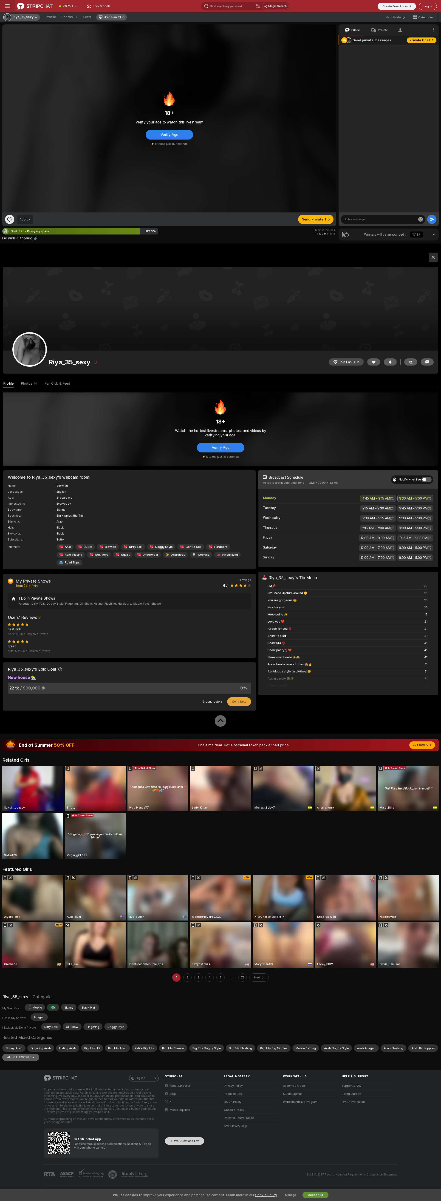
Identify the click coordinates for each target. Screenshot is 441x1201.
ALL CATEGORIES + (20, 1057)
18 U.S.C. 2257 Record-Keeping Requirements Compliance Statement (351, 1174)
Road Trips (72, 562)
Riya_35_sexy (15, 996)
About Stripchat (180, 1085)
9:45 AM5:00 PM (413, 508)
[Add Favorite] (9, 219)
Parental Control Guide (239, 1118)
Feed (87, 17)
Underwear (150, 554)
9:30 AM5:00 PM (413, 498)
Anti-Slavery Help (235, 1126)
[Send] (431, 219)
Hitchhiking (230, 554)
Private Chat (420, 40)
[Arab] (53, 1007)
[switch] (426, 479)
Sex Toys (101, 554)
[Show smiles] (420, 219)
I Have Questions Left (184, 1141)
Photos (69, 17)
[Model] (433, 257)
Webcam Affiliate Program (300, 1102)
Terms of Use (233, 1093)
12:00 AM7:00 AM (376, 548)
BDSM (88, 547)
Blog (173, 1093)
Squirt (125, 554)
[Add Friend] (410, 362)
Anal (68, 547)
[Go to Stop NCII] (135, 1174)
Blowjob (110, 547)
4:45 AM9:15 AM (376, 498)
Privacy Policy (233, 1085)
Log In (428, 6)
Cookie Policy (266, 1195)
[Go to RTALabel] (50, 1175)
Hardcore (221, 547)
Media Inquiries (180, 1110)
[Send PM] (427, 362)
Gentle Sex (193, 547)
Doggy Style (164, 547)
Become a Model (294, 1085)
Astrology (178, 554)
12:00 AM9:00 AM (376, 538)
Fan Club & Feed (57, 383)
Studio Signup (292, 1093)
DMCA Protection (353, 1102)
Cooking (203, 554)
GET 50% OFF (422, 744)
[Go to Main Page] (35, 6)
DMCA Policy (232, 1102)
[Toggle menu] (7, 6)
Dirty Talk (135, 547)
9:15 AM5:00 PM (413, 538)
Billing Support (351, 1093)
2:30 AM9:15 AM (376, 518)
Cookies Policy (234, 1110)
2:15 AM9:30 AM (376, 508)
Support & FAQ (351, 1085)
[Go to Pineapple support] (113, 1174)
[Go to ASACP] (67, 1174)
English (140, 1078)
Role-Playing (73, 554)
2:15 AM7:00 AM (376, 528)
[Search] (258, 6)
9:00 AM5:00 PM (413, 528)
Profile (50, 17)
